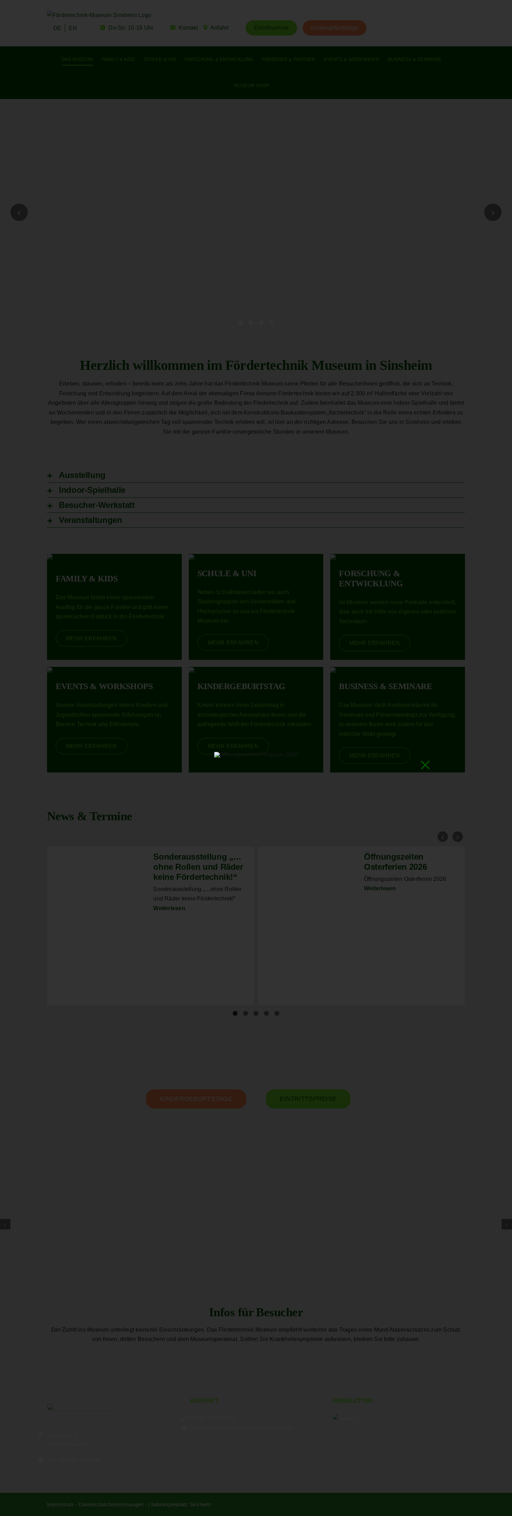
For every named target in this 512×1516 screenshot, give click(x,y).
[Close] (425, 765)
